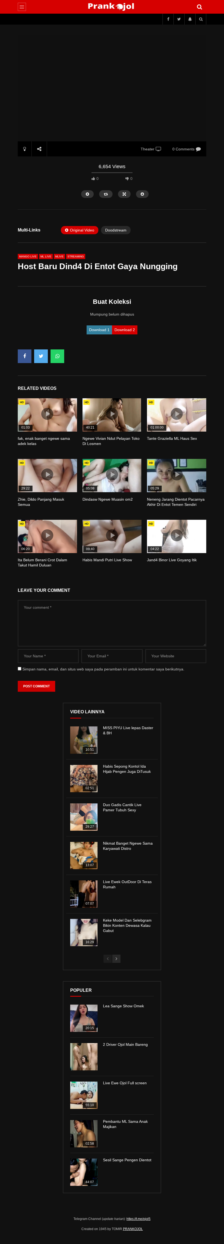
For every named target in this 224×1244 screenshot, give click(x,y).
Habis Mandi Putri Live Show (107, 560)
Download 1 (99, 330)
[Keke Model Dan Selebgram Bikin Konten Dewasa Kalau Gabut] (84, 932)
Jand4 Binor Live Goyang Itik (172, 560)
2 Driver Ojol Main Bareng (125, 1044)
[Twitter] (178, 19)
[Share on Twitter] (41, 356)
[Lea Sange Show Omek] (84, 1018)
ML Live (45, 256)
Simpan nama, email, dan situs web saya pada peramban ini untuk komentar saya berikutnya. (103, 669)
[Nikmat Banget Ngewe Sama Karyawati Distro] (84, 855)
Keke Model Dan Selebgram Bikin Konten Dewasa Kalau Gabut (127, 925)
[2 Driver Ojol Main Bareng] (84, 1056)
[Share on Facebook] (24, 356)
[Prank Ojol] (112, 7)
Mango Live (28, 256)
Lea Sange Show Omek (123, 1006)
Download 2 (124, 330)
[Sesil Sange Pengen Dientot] (84, 1172)
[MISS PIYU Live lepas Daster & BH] (84, 740)
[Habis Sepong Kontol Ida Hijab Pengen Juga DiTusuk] (84, 778)
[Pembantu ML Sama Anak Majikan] (84, 1133)
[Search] (199, 7)
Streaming (75, 256)
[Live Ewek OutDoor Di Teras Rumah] (84, 894)
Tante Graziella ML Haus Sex (172, 438)
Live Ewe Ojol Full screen (125, 1083)
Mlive (59, 256)
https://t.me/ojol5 (138, 1219)
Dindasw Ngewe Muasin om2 (107, 499)
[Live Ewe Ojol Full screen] (84, 1095)
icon (47, 414)
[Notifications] (189, 19)
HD (22, 402)
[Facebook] (168, 19)
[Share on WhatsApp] (57, 356)
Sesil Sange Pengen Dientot (127, 1160)
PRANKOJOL (133, 1229)
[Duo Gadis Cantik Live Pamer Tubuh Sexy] (84, 817)
